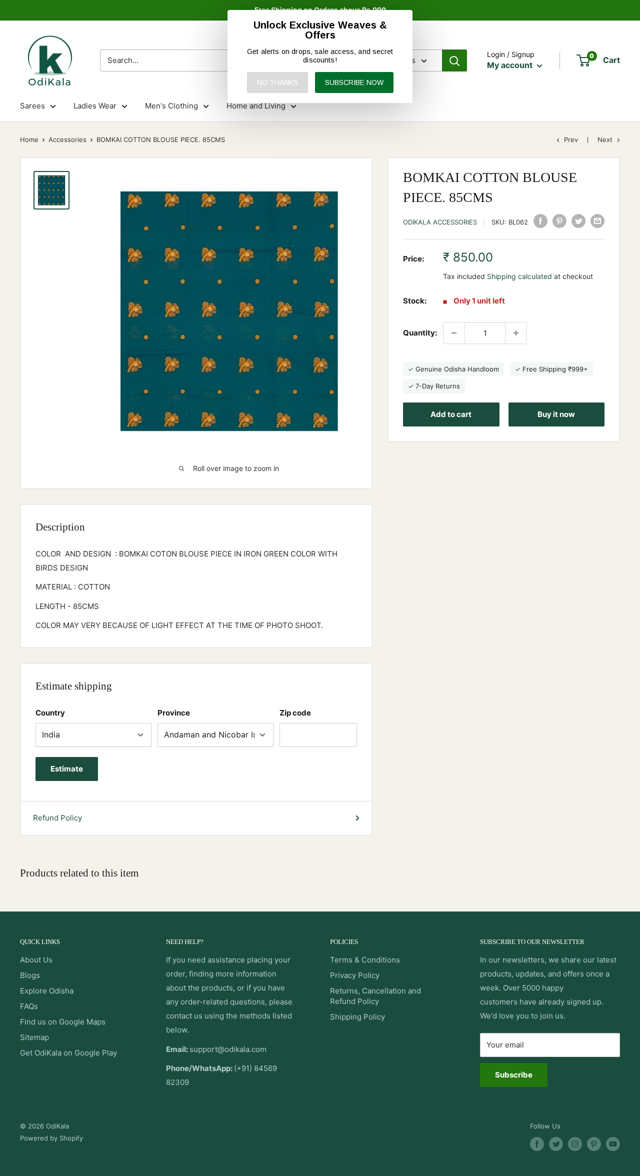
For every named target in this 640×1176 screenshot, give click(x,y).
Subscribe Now (354, 82)
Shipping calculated (519, 276)
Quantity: (420, 333)
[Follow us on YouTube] (613, 1144)
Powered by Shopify (51, 1138)
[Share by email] (597, 221)
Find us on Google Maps (63, 1021)
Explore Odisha (47, 991)
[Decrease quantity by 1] (454, 333)
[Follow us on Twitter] (556, 1144)
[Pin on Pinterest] (559, 221)
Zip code (295, 713)
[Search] (454, 61)
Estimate (66, 769)
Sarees (32, 105)
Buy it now (556, 414)
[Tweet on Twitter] (579, 221)
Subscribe (513, 1075)
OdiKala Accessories (440, 222)
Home (29, 140)
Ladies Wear (95, 105)
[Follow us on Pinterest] (594, 1144)
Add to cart (451, 414)
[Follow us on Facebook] (537, 1144)
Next (605, 140)
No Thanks (277, 82)
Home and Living (256, 105)
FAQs (29, 1006)
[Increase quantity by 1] (516, 333)
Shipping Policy (357, 1017)
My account (510, 65)
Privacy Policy (355, 975)
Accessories (67, 140)
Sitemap (34, 1037)
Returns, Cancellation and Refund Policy (375, 996)
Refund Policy (57, 817)
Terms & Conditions (365, 959)
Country (50, 713)
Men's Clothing (171, 105)
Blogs (30, 975)
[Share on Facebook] (541, 221)
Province (174, 713)
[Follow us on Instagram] (575, 1144)
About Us (36, 959)
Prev (571, 140)
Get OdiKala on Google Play (68, 1053)
